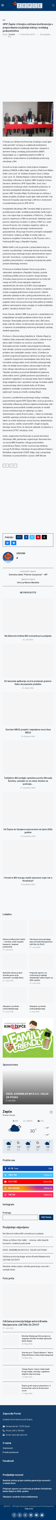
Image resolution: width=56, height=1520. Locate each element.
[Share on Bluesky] (7, 543)
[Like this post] (20, 537)
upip (13, 465)
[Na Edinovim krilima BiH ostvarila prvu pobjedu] (28, 615)
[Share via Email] (13, 543)
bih (5, 465)
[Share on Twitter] (32, 537)
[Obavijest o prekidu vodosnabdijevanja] (15, 995)
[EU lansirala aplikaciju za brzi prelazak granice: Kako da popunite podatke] (28, 660)
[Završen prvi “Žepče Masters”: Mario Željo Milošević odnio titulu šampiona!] (11, 1356)
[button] (5, 1087)
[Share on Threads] (44, 537)
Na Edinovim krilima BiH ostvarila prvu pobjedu (28, 636)
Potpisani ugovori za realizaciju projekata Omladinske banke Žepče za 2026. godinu (41, 976)
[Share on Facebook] (26, 537)
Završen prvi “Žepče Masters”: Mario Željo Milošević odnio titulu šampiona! (37, 1354)
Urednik (11, 34)
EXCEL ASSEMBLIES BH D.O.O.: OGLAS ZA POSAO (25, 1250)
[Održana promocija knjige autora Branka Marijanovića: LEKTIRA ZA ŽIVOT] (28, 1301)
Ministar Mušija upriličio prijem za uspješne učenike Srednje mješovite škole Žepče (37, 1338)
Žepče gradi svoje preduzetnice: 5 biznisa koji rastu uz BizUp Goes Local (36, 1388)
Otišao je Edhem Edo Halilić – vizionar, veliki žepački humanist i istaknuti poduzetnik (14, 943)
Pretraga (7, 1213)
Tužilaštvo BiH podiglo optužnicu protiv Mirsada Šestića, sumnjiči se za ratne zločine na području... (28, 781)
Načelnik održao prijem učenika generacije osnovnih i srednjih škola (13, 975)
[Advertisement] (28, 69)
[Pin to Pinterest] (38, 537)
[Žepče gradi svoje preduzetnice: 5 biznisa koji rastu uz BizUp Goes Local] (11, 1390)
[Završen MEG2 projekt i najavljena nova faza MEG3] (28, 709)
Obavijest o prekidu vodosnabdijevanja (11, 1007)
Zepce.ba (29, 1508)
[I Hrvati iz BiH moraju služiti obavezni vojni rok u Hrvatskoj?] (28, 857)
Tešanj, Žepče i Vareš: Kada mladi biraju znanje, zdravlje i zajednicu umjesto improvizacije (36, 1371)
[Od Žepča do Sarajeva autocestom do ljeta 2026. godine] (28, 809)
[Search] (53, 5)
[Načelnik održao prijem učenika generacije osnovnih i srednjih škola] (15, 961)
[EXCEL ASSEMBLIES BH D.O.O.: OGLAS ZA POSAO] (28, 1087)
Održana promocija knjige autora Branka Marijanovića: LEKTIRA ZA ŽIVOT (25, 1323)
